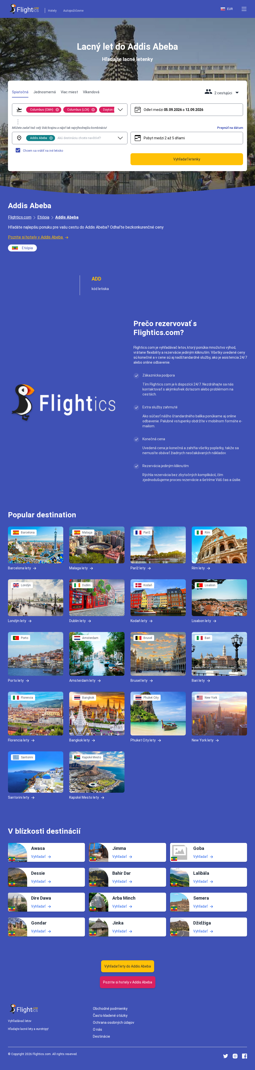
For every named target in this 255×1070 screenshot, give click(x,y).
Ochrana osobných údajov (113, 1022)
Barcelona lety (19, 568)
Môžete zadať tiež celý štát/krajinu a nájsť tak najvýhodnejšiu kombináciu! (59, 128)
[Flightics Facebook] (244, 1056)
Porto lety (16, 680)
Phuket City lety (143, 740)
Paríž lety (137, 568)
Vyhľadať (38, 857)
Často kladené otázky (110, 1016)
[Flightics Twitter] (225, 1056)
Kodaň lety (138, 621)
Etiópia (43, 217)
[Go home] (24, 1009)
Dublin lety (77, 621)
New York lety (202, 740)
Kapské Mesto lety (84, 797)
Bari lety (198, 680)
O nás (97, 1029)
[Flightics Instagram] (235, 1056)
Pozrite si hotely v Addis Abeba (35, 237)
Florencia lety (18, 740)
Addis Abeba (66, 217)
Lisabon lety (201, 621)
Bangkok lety (79, 740)
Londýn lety (17, 621)
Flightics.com (19, 217)
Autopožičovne (73, 10)
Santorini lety (18, 797)
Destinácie (101, 1036)
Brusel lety (138, 680)
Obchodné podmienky (110, 1009)
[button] (244, 9)
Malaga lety (78, 568)
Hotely (52, 10)
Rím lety (198, 568)
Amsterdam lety (82, 680)
